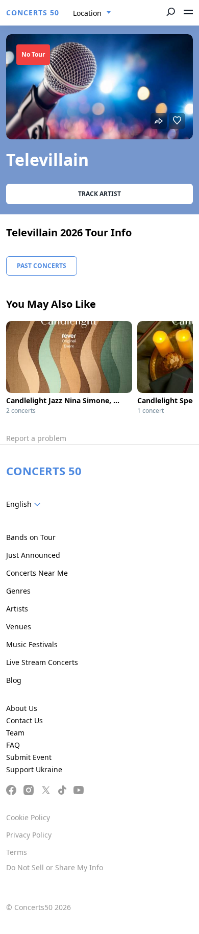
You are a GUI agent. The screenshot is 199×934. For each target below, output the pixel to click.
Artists (17, 608)
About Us (21, 708)
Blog (13, 680)
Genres (18, 591)
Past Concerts (41, 265)
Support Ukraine (34, 769)
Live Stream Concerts (42, 662)
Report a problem (36, 438)
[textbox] (25, 504)
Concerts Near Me (37, 573)
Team (15, 733)
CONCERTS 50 (32, 12)
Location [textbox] (87, 13)
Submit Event (29, 757)
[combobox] (92, 13)
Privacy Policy (29, 835)
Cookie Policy (28, 817)
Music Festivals (32, 644)
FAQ (13, 745)
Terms (16, 852)
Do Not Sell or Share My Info (54, 867)
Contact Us (24, 720)
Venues (18, 626)
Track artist (99, 193)
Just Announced (33, 555)
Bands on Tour (31, 537)
